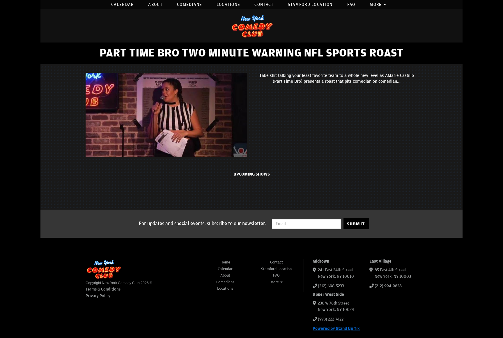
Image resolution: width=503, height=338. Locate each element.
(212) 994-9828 (388, 286)
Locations (228, 4)
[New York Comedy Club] (251, 25)
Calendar (122, 4)
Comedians (189, 4)
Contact (263, 4)
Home (225, 262)
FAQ (351, 4)
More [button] (376, 4)
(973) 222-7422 (330, 319)
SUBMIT (356, 223)
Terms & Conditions (103, 289)
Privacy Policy (98, 295)
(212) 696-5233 (331, 286)
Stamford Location (310, 4)
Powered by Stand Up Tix (336, 328)
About (155, 4)
